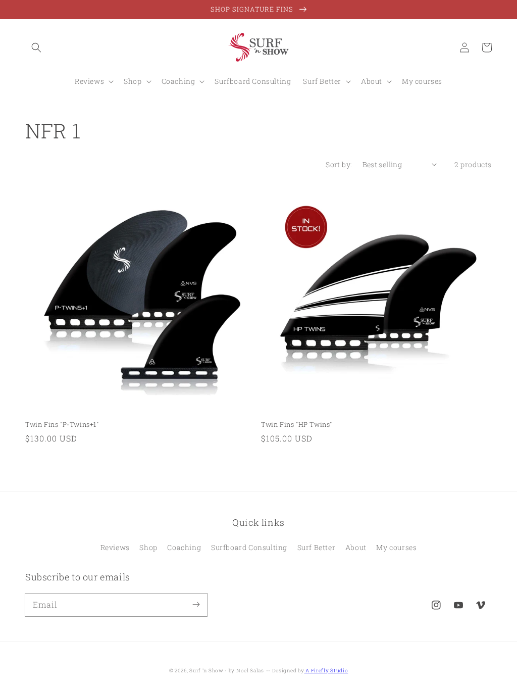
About (356, 547)
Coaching (184, 547)
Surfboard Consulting (249, 547)
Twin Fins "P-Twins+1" (62, 424)
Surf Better (316, 547)
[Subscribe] (196, 605)
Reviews (115, 547)
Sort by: (339, 164)
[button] (36, 47)
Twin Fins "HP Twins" (296, 424)
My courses (396, 547)
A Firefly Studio (326, 670)
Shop (148, 547)
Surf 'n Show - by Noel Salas (226, 670)
